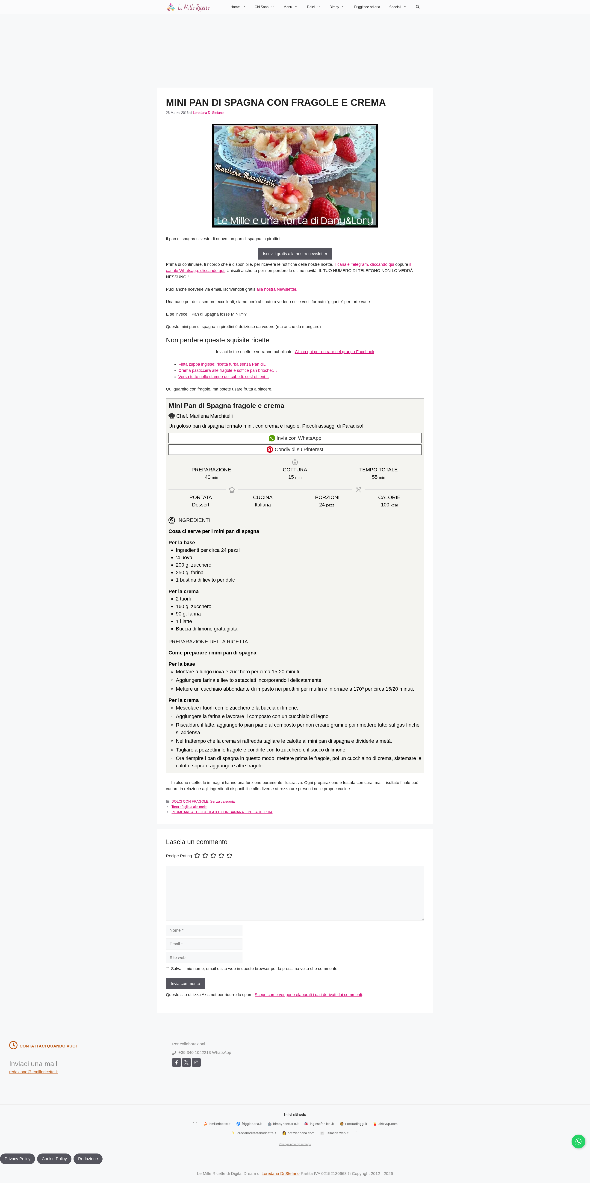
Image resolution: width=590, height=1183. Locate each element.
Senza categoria (222, 801)
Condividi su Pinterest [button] (298, 449)
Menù (287, 7)
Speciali (395, 7)
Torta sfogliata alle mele (188, 807)
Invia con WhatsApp (298, 438)
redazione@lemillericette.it (33, 1072)
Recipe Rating (179, 856)
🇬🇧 (319, 1124)
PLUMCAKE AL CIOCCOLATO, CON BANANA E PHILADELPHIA (221, 812)
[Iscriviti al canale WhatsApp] (578, 1141)
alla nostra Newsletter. (277, 289)
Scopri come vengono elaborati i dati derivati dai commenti (308, 994)
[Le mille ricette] (189, 7)
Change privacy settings (295, 1144)
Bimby (334, 7)
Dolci (311, 7)
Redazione (88, 1158)
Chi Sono (261, 7)
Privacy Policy (17, 1158)
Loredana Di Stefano (281, 1173)
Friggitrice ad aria (367, 7)
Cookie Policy (54, 1158)
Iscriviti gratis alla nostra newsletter (295, 253)
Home (235, 7)
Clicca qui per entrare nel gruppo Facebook (334, 351)
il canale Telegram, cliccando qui (364, 264)
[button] (417, 7)
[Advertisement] (295, 48)
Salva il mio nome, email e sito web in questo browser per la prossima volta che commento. (255, 968)
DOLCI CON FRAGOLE (189, 801)
